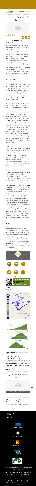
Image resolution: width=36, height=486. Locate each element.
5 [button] (21, 396)
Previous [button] (5, 387)
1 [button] (10, 396)
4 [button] (18, 396)
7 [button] (26, 396)
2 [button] (13, 396)
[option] (18, 386)
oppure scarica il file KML (19, 284)
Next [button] (31, 387)
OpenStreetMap (21, 313)
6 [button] (23, 396)
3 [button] (16, 396)
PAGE (22, 484)
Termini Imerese (10, 289)
